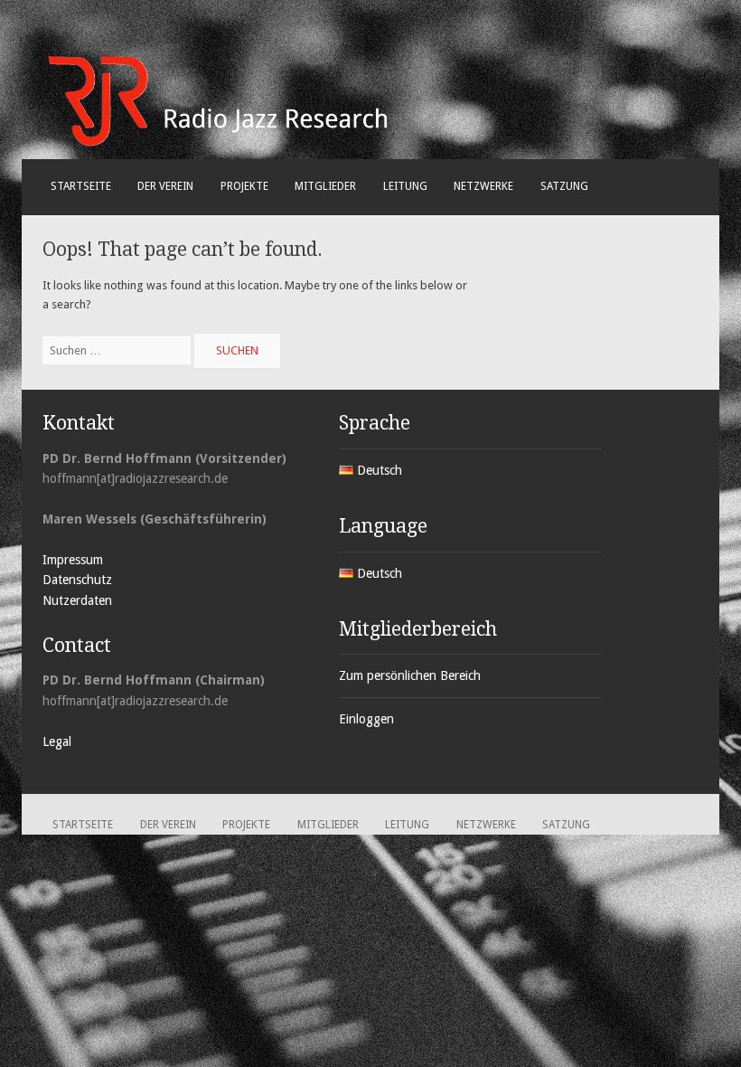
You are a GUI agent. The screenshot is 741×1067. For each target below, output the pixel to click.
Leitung (405, 186)
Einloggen (366, 719)
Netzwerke (483, 186)
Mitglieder (325, 186)
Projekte (244, 186)
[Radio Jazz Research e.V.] (218, 143)
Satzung (564, 186)
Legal (56, 741)
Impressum (72, 559)
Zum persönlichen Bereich (410, 675)
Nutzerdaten (77, 600)
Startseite (81, 186)
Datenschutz (77, 579)
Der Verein (165, 186)
